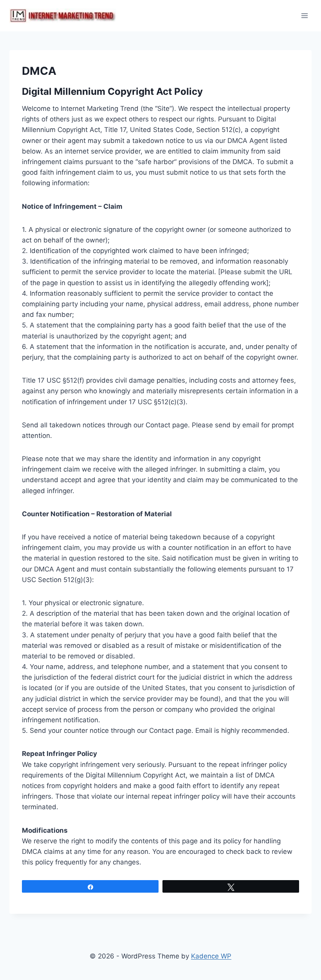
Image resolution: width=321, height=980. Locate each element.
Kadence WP (211, 956)
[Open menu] (304, 15)
